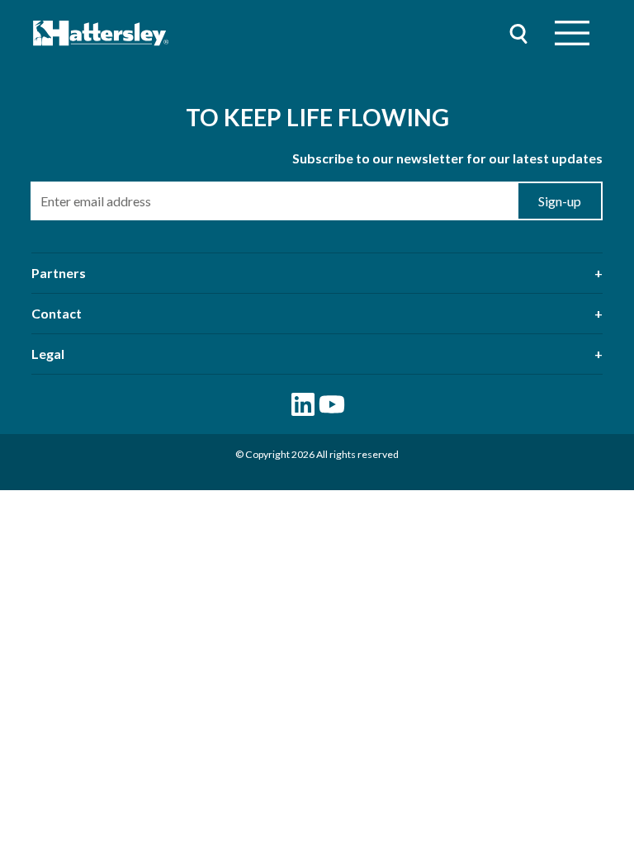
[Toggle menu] (572, 33)
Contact (56, 313)
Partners (58, 273)
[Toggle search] (518, 33)
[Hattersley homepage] (101, 33)
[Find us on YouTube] (332, 404)
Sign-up (559, 201)
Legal (47, 353)
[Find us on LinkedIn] (303, 404)
